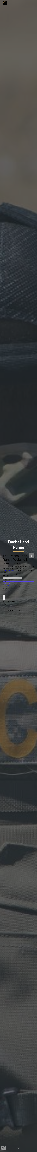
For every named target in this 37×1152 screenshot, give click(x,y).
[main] (18, 545)
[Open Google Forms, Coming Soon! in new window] (31, 555)
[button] (18, 1148)
